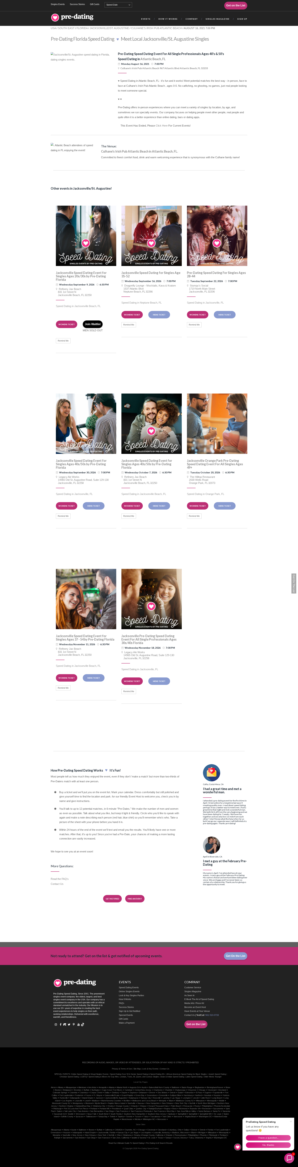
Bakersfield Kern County (159, 1087)
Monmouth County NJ (61, 1103)
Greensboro (152, 1095)
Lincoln (196, 1098)
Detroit (172, 1092)
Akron (53, 1087)
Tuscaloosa (155, 1116)
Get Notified (112, 899)
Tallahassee (91, 1116)
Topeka (121, 1116)
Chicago (201, 1090)
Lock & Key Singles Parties (131, 995)
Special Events (126, 1015)
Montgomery (78, 1103)
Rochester (206, 1109)
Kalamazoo (133, 1098)
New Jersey (77, 1135)
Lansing (166, 1098)
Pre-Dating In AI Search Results (159, 1143)
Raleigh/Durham (155, 1109)
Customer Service (192, 987)
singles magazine (218, 19)
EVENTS (146, 19)
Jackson (99, 1098)
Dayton (124, 1092)
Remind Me (63, 341)
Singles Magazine (192, 991)
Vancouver (177, 1116)
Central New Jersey (143, 1090)
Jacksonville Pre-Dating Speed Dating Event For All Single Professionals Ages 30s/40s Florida (149, 639)
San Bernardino (96, 1111)
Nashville (131, 1103)
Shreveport (80, 1114)
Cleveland (222, 1090)
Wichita (138, 1119)
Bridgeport (67, 1090)
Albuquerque (71, 1087)
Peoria (197, 1106)
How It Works (125, 999)
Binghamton (200, 1087)
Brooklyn (77, 1090)
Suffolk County (67, 1116)
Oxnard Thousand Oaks (158, 1106)
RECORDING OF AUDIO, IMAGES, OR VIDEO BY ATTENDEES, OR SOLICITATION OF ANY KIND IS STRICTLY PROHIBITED (140, 1062)
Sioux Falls (91, 1114)
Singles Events (58, 4)
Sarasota (226, 1111)
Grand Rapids (127, 1095)
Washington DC (205, 1116)
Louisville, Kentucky (161, 1132)
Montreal (89, 1103)
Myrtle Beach (100, 1103)
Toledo (112, 1116)
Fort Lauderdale (66, 1095)
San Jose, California (120, 1138)
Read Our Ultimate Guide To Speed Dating (126, 1143)
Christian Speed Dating (69, 1077)
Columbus (84, 1092)
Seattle (70, 1114)
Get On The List (293, 583)
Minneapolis (212, 1101)
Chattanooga (180, 1090)
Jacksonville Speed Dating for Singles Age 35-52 (150, 274)
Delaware (143, 1092)
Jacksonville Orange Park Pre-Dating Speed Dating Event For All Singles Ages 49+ (215, 464)
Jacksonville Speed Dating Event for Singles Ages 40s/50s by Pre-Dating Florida (81, 464)
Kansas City (146, 1098)
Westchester (127, 1119)
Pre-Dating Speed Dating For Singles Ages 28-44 (216, 274)
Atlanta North (122, 1087)
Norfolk (192, 1103)
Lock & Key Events (150, 1069)
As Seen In (189, 995)
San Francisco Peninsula (141, 1111)
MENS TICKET (159, 315)
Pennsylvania (180, 1135)
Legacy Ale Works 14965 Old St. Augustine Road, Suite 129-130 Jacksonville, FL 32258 (82, 479)
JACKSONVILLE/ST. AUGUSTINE (109, 28)
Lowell (87, 1101)
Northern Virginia (66, 1106)
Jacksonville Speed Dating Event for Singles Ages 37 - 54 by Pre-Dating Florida (85, 637)
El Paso (199, 1092)
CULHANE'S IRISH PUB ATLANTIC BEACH (156, 28)
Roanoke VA (195, 1109)
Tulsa (145, 1116)
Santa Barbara (204, 1111)
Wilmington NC (149, 1119)
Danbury (115, 1092)
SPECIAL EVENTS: (62, 1074)
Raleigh (57, 1138)
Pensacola (187, 1106)
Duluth (180, 1092)
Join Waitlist (93, 324)
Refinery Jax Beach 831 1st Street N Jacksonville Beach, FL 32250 (74, 292)
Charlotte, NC (130, 1130)
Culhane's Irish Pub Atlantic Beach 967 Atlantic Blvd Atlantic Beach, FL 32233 (164, 68)
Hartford (198, 1095)
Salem (59, 1111)
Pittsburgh (57, 1109)
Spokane (172, 1114)
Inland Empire (87, 1098)
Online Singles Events (129, 991)
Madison (95, 1101)
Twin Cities (166, 1116)
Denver (152, 1092)
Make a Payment (127, 1023)
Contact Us (57, 883)
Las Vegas (176, 1098)
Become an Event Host (195, 1007)
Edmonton (189, 1092)
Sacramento (218, 1109)
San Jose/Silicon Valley (186, 1111)
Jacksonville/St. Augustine (116, 1098)
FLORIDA (82, 28)
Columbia (73, 1092)
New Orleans (167, 1103)
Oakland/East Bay (83, 1106)
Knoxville (157, 1098)
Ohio (119, 1135)
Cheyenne (192, 1090)
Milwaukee (200, 1101)
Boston (58, 1090)
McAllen (126, 1101)
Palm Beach (176, 1106)
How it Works (168, 19)
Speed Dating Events (129, 987)
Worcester (161, 1119)
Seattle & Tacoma (138, 1138)
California (108, 1130)
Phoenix (203, 1135)
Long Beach (217, 1098)
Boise (228, 1087)
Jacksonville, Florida (106, 1132)
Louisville (78, 1101)
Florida (210, 1130)
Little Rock (205, 1098)
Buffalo (86, 1090)
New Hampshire (153, 1103)
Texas (160, 1138)
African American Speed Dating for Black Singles (186, 1074)
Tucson (138, 1116)
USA (53, 28)
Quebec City (141, 1109)
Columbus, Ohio (175, 1130)
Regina (167, 1109)
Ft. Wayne (98, 1095)
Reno (174, 1109)
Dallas (107, 1092)
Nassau (140, 1103)
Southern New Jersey (157, 1114)
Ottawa (143, 1106)
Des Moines (163, 1092)
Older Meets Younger (213, 1077)
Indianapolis (75, 1098)
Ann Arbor (92, 1087)
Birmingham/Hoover (215, 1087)
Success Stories (77, 4)
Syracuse (80, 1116)
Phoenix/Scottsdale (222, 1106)
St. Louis (217, 1114)
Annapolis (103, 1087)
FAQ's (121, 1003)
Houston (217, 1095)
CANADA (118, 1130)
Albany (61, 1087)
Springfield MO (206, 1114)
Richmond (183, 1109)
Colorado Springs (60, 1092)
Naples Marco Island (116, 1103)
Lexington (187, 1098)
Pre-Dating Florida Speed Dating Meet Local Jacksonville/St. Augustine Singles (130, 39)
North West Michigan (206, 1103)
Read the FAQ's (60, 878)
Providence (116, 1109)
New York (102, 1135)
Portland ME (105, 1109)
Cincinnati (212, 1090)
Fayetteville (218, 1092)
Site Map (137, 1069)
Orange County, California (152, 1135)
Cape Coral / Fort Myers (112, 1090)
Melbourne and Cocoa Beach (144, 1101)
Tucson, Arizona (180, 1138)
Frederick (79, 1095)
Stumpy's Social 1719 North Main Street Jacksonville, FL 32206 (201, 288)
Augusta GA (135, 1087)
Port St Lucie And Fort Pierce (76, 1109)
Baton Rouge (187, 1087)
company (192, 19)
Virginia (209, 1138)
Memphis (162, 1101)
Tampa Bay (103, 1116)
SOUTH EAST (66, 28)
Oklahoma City (99, 1106)
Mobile (221, 1101)
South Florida (116, 1114)
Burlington (96, 1090)
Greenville (163, 1095)
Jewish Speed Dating (217, 1074)
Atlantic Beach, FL (153, 59)
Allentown (82, 1087)
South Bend (103, 1114)
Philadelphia (207, 1106)
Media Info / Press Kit (194, 1003)
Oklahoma (127, 1135)
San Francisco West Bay (164, 1111)
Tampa (168, 1138)
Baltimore (175, 1087)
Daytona (133, 1092)
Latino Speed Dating (194, 1077)
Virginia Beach (191, 1116)
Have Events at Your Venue (197, 1011)
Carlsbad (128, 1090)
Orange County (122, 1106)
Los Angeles (67, 1101)
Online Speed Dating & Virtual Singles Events (89, 1074)
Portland (93, 1109)
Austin (144, 1087)
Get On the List (235, 955)
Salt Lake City (70, 1111)
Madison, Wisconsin (180, 1132)
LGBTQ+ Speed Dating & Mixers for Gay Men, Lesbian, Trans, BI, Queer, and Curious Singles (119, 1077)
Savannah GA (60, 1114)
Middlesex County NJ (185, 1101)
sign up (242, 19)
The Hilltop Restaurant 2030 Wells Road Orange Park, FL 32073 (201, 479)
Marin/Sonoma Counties (111, 1101)
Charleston (158, 1090)
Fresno (88, 1095)
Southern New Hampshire (134, 1114)
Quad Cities (128, 1109)
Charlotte (168, 1090)
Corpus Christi (96, 1092)
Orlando (134, 1106)
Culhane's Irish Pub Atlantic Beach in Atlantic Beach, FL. (139, 151)
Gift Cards (94, 4)
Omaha (110, 1106)
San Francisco (122, 1111)
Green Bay (140, 1095)
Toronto (129, 1116)
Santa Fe (216, 1111)
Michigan (202, 1132)
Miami (171, 1101)
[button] (289, 1158)
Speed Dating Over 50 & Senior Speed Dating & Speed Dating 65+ (137, 1074)
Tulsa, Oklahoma (196, 1138)
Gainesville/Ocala (112, 1095)
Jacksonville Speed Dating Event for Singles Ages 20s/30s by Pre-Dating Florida (81, 276)
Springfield (182, 1114)
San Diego (109, 1111)
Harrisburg (188, 1095)
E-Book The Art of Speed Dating (199, 999)
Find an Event (135, 899)
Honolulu (207, 1095)
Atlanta (112, 1087)
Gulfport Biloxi (175, 1095)
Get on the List (235, 5)
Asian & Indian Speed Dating (172, 1077)
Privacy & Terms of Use (122, 1069)
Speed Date (112, 5)
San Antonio (83, 1111)
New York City (181, 1103)
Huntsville (64, 1098)
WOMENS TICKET (66, 324)
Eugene (208, 1092)
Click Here (162, 125)
